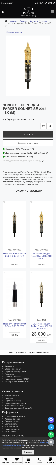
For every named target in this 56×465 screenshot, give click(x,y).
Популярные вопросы (14, 416)
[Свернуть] (51, 442)
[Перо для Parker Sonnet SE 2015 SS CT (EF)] (14, 224)
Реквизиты (9, 374)
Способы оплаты (12, 376)
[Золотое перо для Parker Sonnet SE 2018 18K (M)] (28, 66)
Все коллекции (11, 426)
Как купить (9, 366)
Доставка (21, 352)
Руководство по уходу (14, 405)
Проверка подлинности (15, 403)
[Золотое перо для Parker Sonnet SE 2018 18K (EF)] (41, 224)
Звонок (39, 462)
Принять (28, 452)
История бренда (12, 419)
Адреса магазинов (39, 352)
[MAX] (51, 420)
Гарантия (8, 398)
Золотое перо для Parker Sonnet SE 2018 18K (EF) (41, 255)
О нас (10, 352)
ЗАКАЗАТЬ (28, 134)
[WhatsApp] (51, 434)
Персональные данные (15, 371)
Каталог (28, 462)
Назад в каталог (14, 32)
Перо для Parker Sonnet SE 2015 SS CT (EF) (14, 254)
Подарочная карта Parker (16, 379)
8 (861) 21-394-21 (45, 2)
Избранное (17, 462)
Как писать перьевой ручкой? (18, 408)
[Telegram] (51, 427)
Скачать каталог (12, 421)
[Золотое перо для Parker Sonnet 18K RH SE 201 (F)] (41, 294)
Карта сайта (10, 431)
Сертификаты (11, 424)
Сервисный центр (12, 400)
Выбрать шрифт (12, 395)
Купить (14, 264)
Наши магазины (12, 429)
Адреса (50, 462)
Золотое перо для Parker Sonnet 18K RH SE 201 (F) (41, 326)
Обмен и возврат (12, 369)
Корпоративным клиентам (16, 381)
